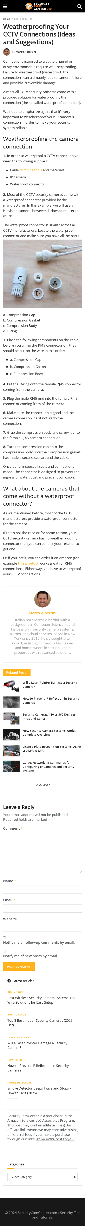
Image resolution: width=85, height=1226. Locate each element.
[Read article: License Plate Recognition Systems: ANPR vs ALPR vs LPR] (11, 750)
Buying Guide (16, 991)
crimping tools (31, 170)
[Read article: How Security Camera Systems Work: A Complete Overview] (11, 734)
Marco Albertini (26, 52)
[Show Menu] (5, 6)
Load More (42, 785)
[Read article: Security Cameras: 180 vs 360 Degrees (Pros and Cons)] (11, 718)
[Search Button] (79, 6)
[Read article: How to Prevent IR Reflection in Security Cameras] (11, 702)
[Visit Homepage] (42, 6)
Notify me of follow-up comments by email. (39, 942)
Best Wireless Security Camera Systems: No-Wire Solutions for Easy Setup (41, 1000)
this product (28, 563)
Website (10, 919)
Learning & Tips (23, 19)
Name (9, 881)
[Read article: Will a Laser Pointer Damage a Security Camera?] (11, 686)
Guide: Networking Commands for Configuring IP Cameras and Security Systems (48, 767)
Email (9, 900)
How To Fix (15, 1060)
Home (6, 19)
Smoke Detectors (19, 1082)
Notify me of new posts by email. (30, 956)
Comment (13, 828)
